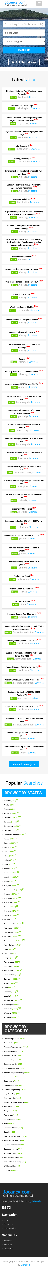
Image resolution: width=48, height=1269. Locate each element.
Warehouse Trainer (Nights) (22, 307)
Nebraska (11, 915)
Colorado (11, 822)
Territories (11, 1017)
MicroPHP (26, 1264)
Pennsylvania (13, 962)
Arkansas (11, 813)
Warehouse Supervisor (21, 257)
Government (11, 1081)
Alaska (10, 805)
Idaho (13, 512)
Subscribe (8, 1248)
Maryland (11, 885)
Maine (10, 881)
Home (6, 1220)
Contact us (8, 1224)
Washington (13, 1000)
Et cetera (33, 97)
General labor (12, 1077)
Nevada (10, 919)
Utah (9, 987)
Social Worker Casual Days (22, 105)
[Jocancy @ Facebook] (4, 1207)
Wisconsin (12, 1009)
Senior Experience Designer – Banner (22, 320)
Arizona (10, 809)
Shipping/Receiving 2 (22, 159)
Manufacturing (12, 1098)
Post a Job (8, 1244)
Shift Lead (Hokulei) (21, 601)
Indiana (10, 860)
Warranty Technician (22, 199)
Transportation (13, 1153)
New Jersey (12, 928)
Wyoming (12, 1013)
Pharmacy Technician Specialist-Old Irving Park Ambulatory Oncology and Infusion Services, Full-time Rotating (24, 242)
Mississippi (12, 902)
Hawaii (12, 579)
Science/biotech (12, 1055)
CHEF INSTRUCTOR (21, 294)
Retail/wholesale (13, 1119)
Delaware (11, 830)
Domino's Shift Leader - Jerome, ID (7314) (21, 535)
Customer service (13, 1064)
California (12, 817)
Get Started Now (25, 62)
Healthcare (11, 1106)
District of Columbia (15, 834)
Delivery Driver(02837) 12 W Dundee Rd (21, 371)
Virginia (11, 996)
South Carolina (13, 970)
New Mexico (12, 932)
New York (12, 936)
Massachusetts (14, 890)
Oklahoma (11, 953)
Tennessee (12, 979)
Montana (11, 911)
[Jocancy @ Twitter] (8, 1207)
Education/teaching (14, 1068)
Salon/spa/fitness (13, 1128)
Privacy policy (10, 1228)
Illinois (13, 97)
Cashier (22, 359)
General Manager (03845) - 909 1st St (22, 667)
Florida (8, 632)
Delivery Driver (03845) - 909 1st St (22, 640)
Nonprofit (10, 1111)
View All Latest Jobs (24, 764)
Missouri (11, 907)
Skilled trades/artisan (15, 1136)
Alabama (11, 801)
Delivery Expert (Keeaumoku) (21, 589)
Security (9, 1132)
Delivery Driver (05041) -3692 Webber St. (22, 680)
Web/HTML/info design (15, 1162)
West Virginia (12, 1004)
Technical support (13, 1149)
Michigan (11, 894)
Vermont (11, 992)
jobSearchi (36, 1201)
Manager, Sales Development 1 (22, 332)
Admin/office (11, 1043)
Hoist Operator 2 (22, 146)
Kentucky (11, 873)
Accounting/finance (14, 1038)
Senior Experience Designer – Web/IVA (21, 269)
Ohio (10, 949)
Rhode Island (12, 966)
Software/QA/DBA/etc (14, 1140)
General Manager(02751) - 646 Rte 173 (21, 384)
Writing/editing (12, 1166)
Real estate (11, 1115)
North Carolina (14, 941)
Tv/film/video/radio (13, 1157)
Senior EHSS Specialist (22, 509)
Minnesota (12, 898)
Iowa (9, 864)
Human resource (13, 1085)
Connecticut (12, 826)
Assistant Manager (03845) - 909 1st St (21, 706)
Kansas (10, 868)
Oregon (11, 958)
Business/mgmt (12, 1060)
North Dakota (13, 945)
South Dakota (12, 975)
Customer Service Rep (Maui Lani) (21, 614)
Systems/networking (14, 1145)
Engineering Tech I (22, 576)
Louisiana (11, 877)
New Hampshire (14, 924)
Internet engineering (14, 1089)
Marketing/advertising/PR (16, 1102)
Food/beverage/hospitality (17, 1072)
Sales (9, 1123)
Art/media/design (13, 1051)
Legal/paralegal (12, 1094)
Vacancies (8, 1240)
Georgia (11, 843)
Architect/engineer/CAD (16, 1047)
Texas (11, 983)
